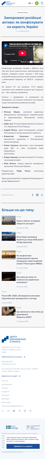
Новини (5, 388)
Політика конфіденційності (12, 406)
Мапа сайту (6, 402)
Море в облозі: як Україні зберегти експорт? (28, 222)
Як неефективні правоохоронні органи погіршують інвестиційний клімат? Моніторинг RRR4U (29, 259)
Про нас (5, 381)
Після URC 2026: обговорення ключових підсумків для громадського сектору (21, 297)
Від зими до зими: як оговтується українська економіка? (27, 280)
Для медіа (5, 399)
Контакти (5, 395)
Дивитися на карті (10, 376)
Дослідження (7, 384)
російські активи (22, 12)
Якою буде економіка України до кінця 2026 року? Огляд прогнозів (29, 240)
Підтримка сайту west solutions (12, 452)
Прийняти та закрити (23, 446)
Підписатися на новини (12, 357)
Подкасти (5, 391)
